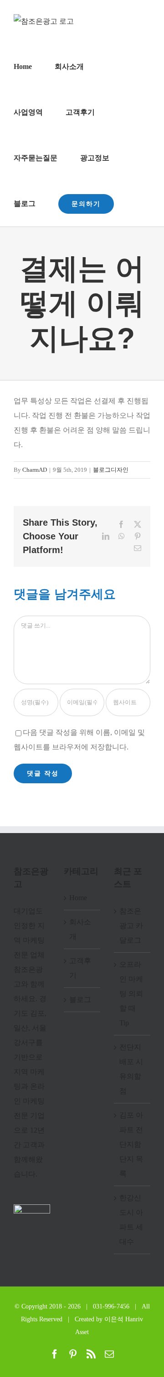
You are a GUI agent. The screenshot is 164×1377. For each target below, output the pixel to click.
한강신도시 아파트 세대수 (131, 1219)
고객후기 (80, 968)
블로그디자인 (110, 469)
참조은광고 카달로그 (131, 925)
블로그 (80, 999)
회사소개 (80, 929)
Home (78, 898)
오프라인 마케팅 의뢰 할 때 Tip (131, 993)
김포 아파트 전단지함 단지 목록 (131, 1144)
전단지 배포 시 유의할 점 (131, 1069)
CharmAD (34, 469)
